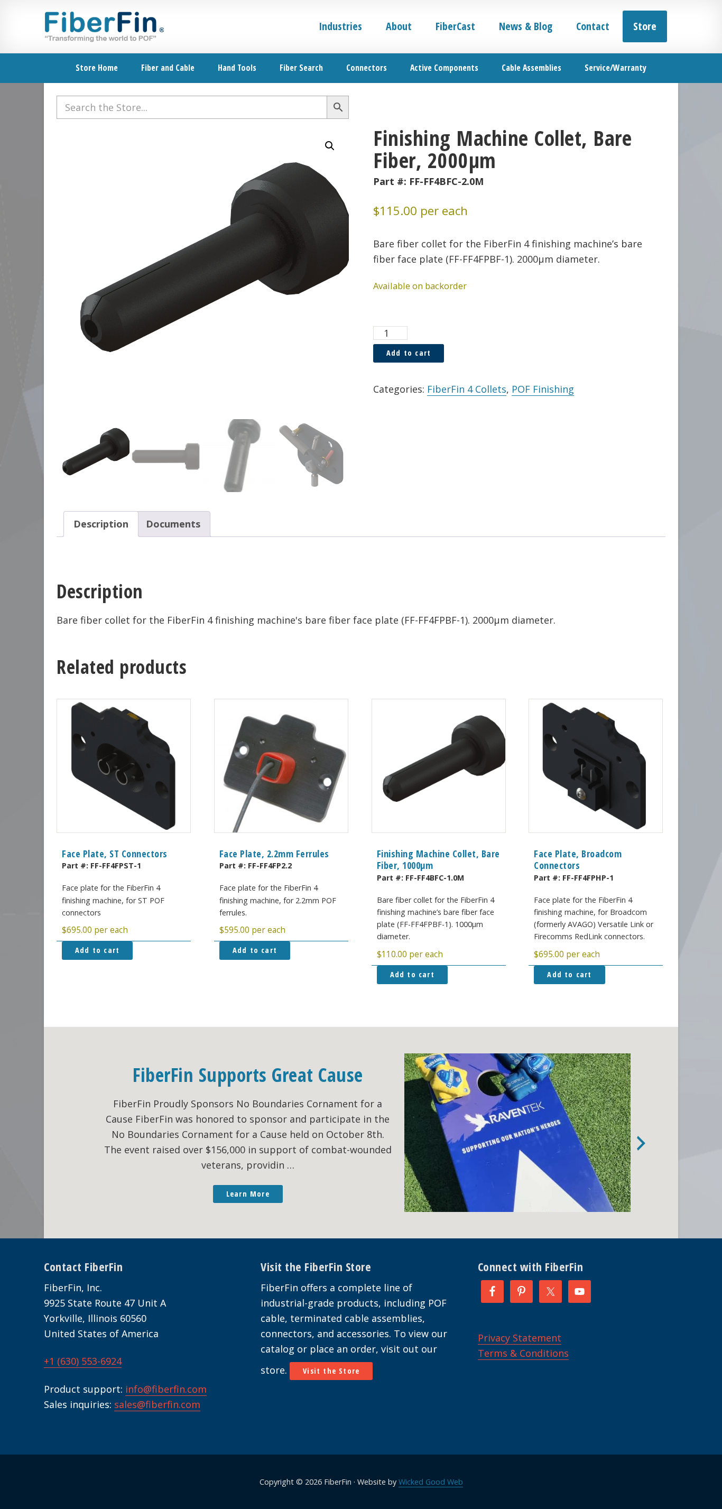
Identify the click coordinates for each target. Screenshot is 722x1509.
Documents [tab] (173, 523)
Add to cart (408, 353)
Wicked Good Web (431, 1482)
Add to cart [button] (97, 950)
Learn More (248, 1194)
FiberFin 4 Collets (466, 389)
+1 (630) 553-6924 (83, 1361)
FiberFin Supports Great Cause (248, 1075)
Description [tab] (100, 523)
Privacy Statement (519, 1337)
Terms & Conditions (523, 1353)
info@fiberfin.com (166, 1389)
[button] (329, 145)
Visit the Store (331, 1371)
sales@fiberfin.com (157, 1404)
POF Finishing (543, 389)
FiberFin (104, 26)
